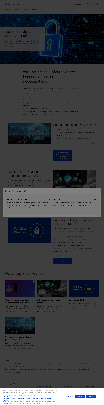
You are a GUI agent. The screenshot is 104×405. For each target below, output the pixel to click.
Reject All (79, 396)
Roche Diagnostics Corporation (11, 397)
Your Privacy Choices (68, 396)
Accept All (91, 396)
